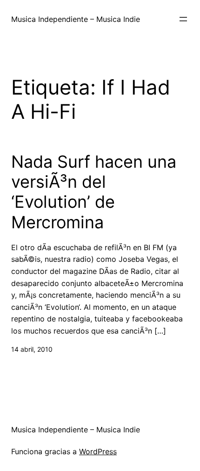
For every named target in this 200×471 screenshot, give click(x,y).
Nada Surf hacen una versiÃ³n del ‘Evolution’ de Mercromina (93, 192)
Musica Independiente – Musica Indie (75, 19)
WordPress (98, 451)
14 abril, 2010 (32, 349)
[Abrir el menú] (183, 19)
